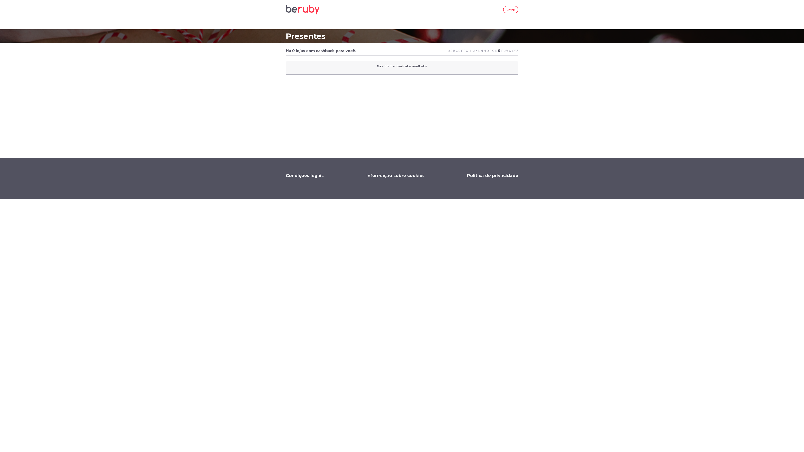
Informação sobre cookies (395, 175)
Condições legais (305, 175)
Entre (511, 10)
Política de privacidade (492, 175)
